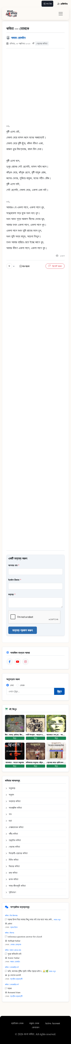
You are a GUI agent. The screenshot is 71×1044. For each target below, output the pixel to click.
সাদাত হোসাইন (18, 37)
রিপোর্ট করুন (57, 266)
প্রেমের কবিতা (41, 43)
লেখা (12, 685)
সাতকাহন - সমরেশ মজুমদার (15, 762)
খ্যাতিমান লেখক (17, 1023)
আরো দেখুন (57, 919)
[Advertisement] (35, 88)
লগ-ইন (49, 3)
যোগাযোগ (35, 1027)
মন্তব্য (12, 594)
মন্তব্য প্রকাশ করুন (22, 630)
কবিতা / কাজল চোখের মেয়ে (13, 950)
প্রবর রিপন (13, 927)
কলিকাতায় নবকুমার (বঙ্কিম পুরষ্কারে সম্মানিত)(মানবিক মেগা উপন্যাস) (35, 762)
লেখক (22, 685)
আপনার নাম (13, 565)
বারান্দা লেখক (34, 1023)
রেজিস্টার (64, 3)
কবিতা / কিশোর (9, 932)
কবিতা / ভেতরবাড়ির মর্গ (12, 967)
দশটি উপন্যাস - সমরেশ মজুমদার (35, 734)
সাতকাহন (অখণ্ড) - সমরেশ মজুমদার (56, 734)
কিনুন (14, 738)
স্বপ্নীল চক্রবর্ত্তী (16, 978)
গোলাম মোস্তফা (15, 944)
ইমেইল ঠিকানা (14, 580)
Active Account (52, 1023)
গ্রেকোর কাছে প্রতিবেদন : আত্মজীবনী (56, 762)
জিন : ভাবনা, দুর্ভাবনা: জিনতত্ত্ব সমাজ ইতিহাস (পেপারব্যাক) (14, 734)
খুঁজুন (59, 691)
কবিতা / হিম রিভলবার (11, 915)
